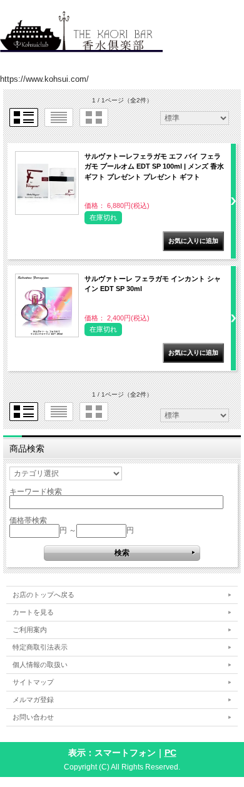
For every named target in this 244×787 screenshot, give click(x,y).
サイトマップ (33, 682)
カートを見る (33, 612)
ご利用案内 (30, 629)
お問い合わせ (33, 717)
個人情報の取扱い (40, 664)
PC (170, 753)
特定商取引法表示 (40, 647)
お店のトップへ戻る (43, 594)
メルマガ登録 (33, 699)
